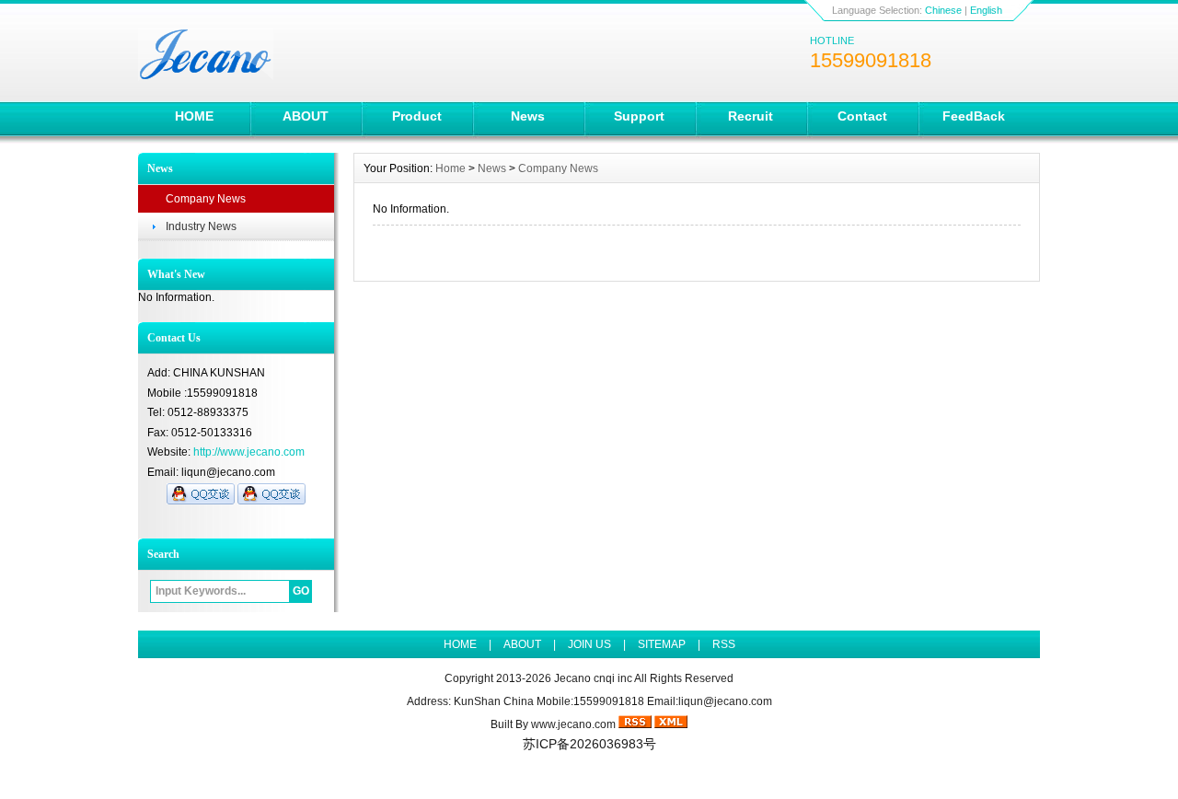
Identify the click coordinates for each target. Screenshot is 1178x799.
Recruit (750, 116)
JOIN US (589, 644)
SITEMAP (662, 644)
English (986, 10)
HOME (194, 116)
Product (417, 116)
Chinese (943, 10)
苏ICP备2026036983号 (589, 743)
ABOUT (306, 116)
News (528, 116)
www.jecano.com (573, 724)
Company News (206, 198)
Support (639, 116)
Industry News (201, 226)
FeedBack (973, 116)
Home (450, 168)
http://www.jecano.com (249, 452)
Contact (862, 116)
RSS (723, 644)
